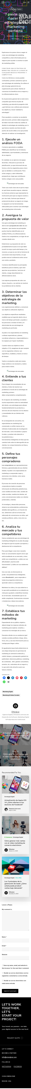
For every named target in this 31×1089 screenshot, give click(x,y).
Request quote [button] (13, 1038)
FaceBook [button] (18, 1066)
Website (4, 954)
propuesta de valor (16, 225)
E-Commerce (8, 837)
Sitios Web (18, 878)
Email (4, 946)
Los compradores (7, 465)
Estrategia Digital (15, 9)
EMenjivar (11, 36)
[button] (26, 2)
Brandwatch (10, 577)
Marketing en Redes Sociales (11, 695)
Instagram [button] (6, 1066)
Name (4, 937)
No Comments (15, 38)
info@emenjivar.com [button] (9, 1057)
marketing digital (8, 691)
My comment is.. (7, 909)
